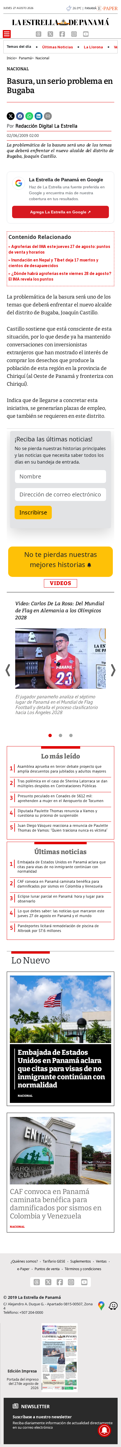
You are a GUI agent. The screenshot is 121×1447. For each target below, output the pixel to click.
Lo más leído (60, 756)
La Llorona (93, 47)
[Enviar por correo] (48, 115)
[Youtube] (85, 34)
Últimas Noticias (57, 47)
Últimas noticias (60, 852)
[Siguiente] (113, 670)
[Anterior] (8, 670)
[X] (51, 34)
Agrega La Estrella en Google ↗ (60, 212)
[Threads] (39, 34)
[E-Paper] (107, 8)
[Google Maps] (101, 1305)
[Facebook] (63, 34)
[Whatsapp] (29, 115)
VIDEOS (60, 583)
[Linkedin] (38, 115)
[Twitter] (11, 115)
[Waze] (113, 1305)
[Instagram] (74, 34)
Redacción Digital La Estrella (46, 126)
